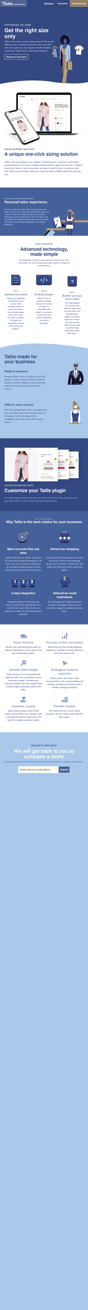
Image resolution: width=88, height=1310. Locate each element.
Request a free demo (16, 56)
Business (48, 3)
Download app (79, 3)
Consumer (63, 3)
